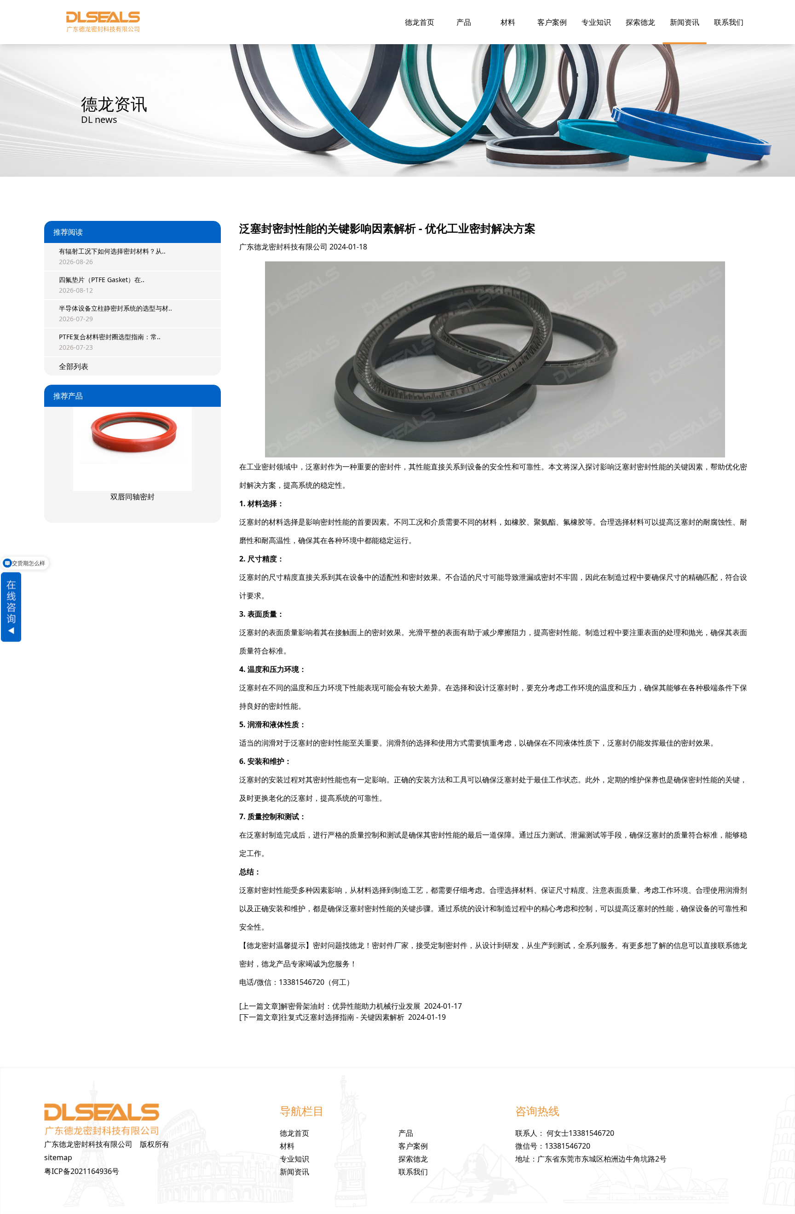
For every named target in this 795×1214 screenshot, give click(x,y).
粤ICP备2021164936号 (81, 1171)
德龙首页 (419, 22)
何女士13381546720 (580, 1133)
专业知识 (596, 22)
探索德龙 (640, 22)
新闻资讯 (684, 22)
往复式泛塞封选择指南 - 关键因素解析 (342, 1017)
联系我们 (728, 22)
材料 (508, 22)
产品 (463, 22)
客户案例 (552, 22)
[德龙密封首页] (103, 22)
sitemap (58, 1157)
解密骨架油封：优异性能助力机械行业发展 (350, 1006)
